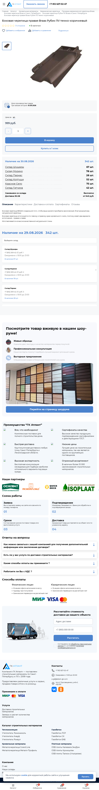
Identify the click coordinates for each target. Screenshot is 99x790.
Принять (85, 777)
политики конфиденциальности (71, 647)
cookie (24, 775)
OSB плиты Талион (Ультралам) (66, 754)
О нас (4, 766)
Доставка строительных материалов (13, 710)
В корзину (49, 140)
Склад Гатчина (14, 187)
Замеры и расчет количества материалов (16, 716)
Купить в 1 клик (49, 148)
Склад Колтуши (14, 179)
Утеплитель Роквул (11, 739)
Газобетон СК (58, 736)
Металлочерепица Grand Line (16, 747)
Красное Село (13, 183)
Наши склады (8, 769)
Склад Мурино (14, 171)
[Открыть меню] (3, 4)
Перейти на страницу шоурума (49, 409)
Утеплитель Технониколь (14, 733)
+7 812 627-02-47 (58, 4)
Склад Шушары (14, 167)
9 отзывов (20, 26)
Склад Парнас (13, 175)
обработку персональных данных (75, 645)
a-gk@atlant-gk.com (60, 679)
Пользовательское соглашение (49, 781)
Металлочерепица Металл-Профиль (19, 750)
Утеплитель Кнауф (11, 736)
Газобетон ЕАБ (58, 739)
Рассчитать (73, 638)
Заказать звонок (35, 4)
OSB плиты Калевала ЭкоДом (66, 747)
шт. (14, 117)
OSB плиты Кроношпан (63, 750)
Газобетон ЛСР (59, 733)
